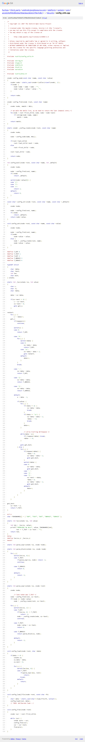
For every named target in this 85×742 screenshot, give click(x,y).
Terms (24, 739)
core (68, 10)
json (81, 739)
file (44, 18)
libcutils (50, 13)
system (61, 10)
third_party (15, 10)
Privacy (18, 739)
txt (76, 739)
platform (52, 10)
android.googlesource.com (34, 10)
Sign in (81, 3)
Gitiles (12, 739)
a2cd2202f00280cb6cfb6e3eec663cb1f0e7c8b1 (22, 13)
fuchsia (5, 10)
